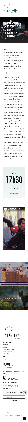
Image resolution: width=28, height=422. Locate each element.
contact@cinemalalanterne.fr (8, 366)
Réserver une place (14, 193)
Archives (7, 39)
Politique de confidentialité (16, 415)
